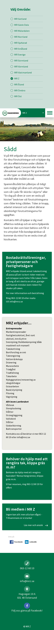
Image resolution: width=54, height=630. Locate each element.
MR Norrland (20, 36)
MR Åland (19, 84)
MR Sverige (20, 54)
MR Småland (20, 48)
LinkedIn (33, 542)
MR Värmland (21, 66)
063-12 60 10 (17, 298)
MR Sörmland (21, 60)
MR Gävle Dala (21, 24)
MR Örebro (19, 90)
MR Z (16, 78)
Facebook (18, 542)
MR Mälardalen (22, 30)
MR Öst (18, 96)
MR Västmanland (23, 72)
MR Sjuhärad (20, 42)
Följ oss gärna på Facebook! (27, 610)
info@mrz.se (16, 301)
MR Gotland (20, 18)
